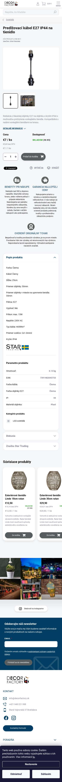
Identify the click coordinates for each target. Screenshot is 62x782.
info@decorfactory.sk (19, 698)
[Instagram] (13, 717)
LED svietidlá (19, 421)
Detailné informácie (13, 128)
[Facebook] (5, 717)
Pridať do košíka (30, 156)
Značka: (11, 41)
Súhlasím (46, 774)
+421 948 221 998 (17, 704)
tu (34, 757)
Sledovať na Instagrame (33, 609)
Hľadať (55, 12)
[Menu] (58, 4)
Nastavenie (31, 764)
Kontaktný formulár (18, 728)
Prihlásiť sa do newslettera (18, 662)
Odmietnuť (16, 774)
